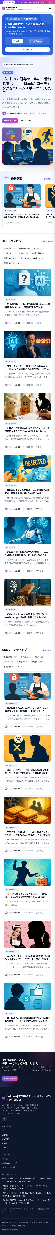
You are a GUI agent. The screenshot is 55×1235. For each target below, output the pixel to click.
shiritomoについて (9, 1163)
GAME (4, 1143)
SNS (4, 1148)
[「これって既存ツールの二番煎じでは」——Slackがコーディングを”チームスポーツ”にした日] (27, 146)
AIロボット (38, 258)
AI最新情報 (9, 248)
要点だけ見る (26, 121)
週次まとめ (9, 263)
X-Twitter (26, 657)
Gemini (25, 258)
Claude (38, 248)
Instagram (22, 662)
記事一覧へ (8, 1078)
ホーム (5, 1159)
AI (3, 1131)
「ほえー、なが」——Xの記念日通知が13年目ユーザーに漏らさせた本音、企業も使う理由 (27, 1194)
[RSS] (4, 1119)
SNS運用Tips (10, 657)
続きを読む (8, 121)
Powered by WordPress (11, 1230)
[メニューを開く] (50, 8)
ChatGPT (23, 253)
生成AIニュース (10, 258)
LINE (19, 667)
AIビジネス (9, 253)
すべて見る (47, 242)
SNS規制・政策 (38, 662)
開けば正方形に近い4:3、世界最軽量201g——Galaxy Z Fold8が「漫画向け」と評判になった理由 (26, 1180)
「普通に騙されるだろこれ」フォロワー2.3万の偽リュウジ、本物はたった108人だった (26, 1187)
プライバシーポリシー (11, 1167)
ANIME (5, 1135)
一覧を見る (46, 179)
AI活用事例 (24, 248)
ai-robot (21, 263)
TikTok (39, 657)
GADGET (5, 1139)
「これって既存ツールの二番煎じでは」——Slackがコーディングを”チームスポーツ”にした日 (27, 86)
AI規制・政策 (38, 253)
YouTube (8, 662)
